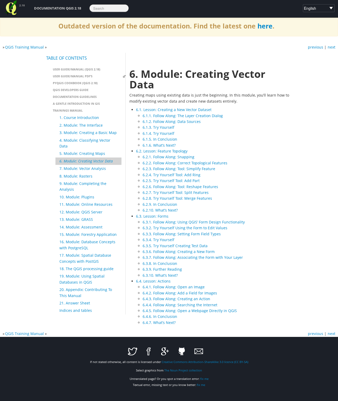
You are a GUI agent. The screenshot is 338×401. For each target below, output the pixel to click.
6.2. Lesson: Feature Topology (161, 151)
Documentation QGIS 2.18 (57, 8)
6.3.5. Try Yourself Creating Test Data (175, 245)
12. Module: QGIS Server (80, 211)
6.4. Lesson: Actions (153, 281)
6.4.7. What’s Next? (159, 322)
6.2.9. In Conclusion (160, 204)
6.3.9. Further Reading (162, 269)
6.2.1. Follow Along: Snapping (168, 156)
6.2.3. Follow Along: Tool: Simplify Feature (179, 168)
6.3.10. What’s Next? (160, 275)
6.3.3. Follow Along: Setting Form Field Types (182, 233)
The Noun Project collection (183, 370)
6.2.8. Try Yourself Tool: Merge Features (177, 198)
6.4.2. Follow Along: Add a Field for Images (180, 292)
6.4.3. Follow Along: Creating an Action (176, 298)
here (265, 26)
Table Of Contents (66, 58)
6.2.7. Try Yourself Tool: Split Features (176, 192)
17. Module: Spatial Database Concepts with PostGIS (85, 258)
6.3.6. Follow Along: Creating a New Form (179, 251)
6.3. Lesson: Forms (152, 216)
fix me (204, 379)
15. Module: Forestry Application (88, 234)
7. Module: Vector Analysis (82, 168)
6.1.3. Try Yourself (158, 127)
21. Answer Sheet (74, 302)
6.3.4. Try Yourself (158, 239)
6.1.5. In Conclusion (160, 139)
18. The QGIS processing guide (86, 268)
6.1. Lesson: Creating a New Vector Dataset (174, 109)
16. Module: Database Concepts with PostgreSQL (87, 244)
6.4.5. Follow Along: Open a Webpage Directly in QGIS (190, 310)
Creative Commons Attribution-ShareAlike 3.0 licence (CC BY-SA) (205, 362)
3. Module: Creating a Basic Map (88, 132)
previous (315, 47)
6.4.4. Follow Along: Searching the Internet (180, 304)
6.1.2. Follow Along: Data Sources (172, 121)
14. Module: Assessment (80, 227)
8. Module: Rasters (75, 176)
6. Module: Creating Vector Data (86, 161)
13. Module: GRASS (76, 219)
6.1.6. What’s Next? (159, 145)
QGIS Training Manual (24, 47)
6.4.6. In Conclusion (160, 316)
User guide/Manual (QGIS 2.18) (76, 69)
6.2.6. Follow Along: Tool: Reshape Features (180, 186)
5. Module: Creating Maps (82, 153)
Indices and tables (75, 310)
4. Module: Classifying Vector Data (84, 143)
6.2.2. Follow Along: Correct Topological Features (185, 162)
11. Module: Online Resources (85, 204)
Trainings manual (68, 110)
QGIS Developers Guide (70, 90)
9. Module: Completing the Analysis (82, 186)
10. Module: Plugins (76, 196)
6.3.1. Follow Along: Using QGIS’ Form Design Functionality (194, 222)
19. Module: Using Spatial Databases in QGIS (82, 279)
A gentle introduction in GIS (76, 104)
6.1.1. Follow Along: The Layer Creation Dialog (183, 115)
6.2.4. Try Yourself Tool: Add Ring (171, 174)
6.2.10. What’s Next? (160, 210)
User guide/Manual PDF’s (72, 76)
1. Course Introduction (79, 117)
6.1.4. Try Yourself (158, 133)
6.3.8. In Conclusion (160, 263)
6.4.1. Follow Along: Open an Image (174, 286)
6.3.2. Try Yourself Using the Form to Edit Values (185, 227)
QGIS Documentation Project (11, 8)
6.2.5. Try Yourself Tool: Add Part (171, 180)
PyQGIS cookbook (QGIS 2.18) (75, 83)
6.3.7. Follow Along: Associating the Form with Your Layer (193, 257)
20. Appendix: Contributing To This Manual (85, 292)
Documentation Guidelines (75, 97)
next (331, 47)
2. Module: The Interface (81, 125)
